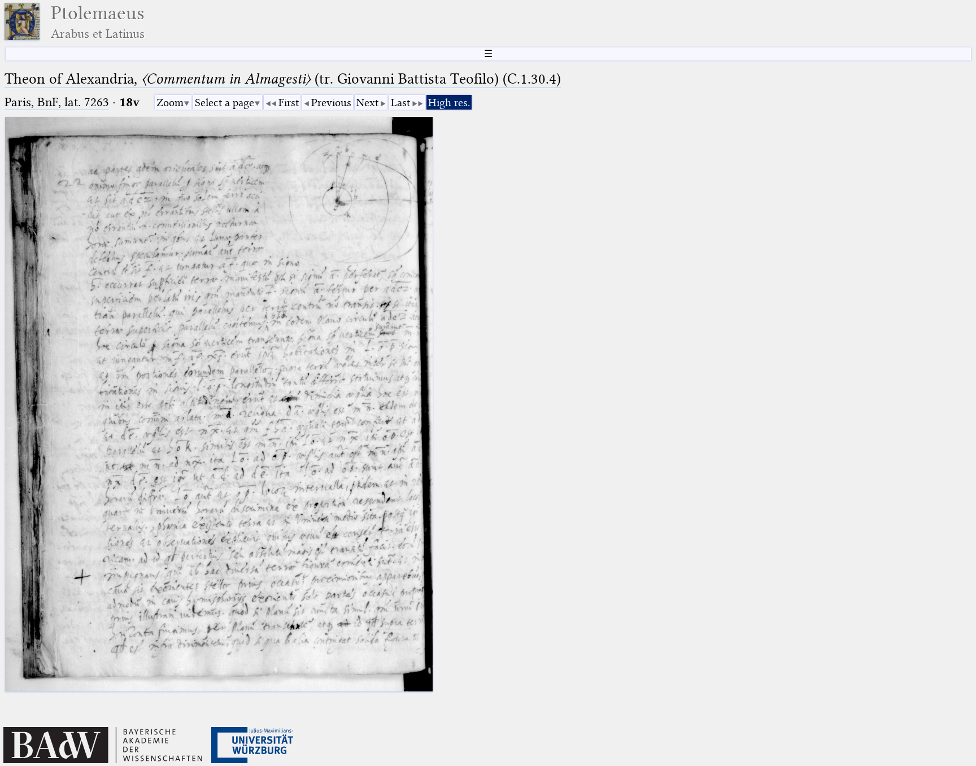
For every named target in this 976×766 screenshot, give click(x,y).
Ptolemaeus (98, 21)
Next (367, 102)
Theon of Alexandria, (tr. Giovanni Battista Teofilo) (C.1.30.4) (283, 79)
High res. (449, 102)
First (288, 102)
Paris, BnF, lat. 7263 (57, 102)
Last (400, 102)
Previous (331, 102)
